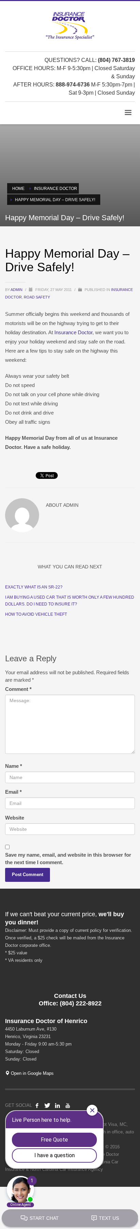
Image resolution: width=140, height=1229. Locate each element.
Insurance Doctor (73, 332)
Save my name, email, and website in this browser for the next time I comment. (68, 858)
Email (13, 792)
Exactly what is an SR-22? (34, 587)
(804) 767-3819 (116, 60)
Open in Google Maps (32, 1073)
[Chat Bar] (70, 1218)
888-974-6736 (73, 84)
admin (17, 290)
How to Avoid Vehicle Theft (36, 614)
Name (13, 766)
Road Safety (37, 297)
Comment (18, 689)
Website (14, 818)
